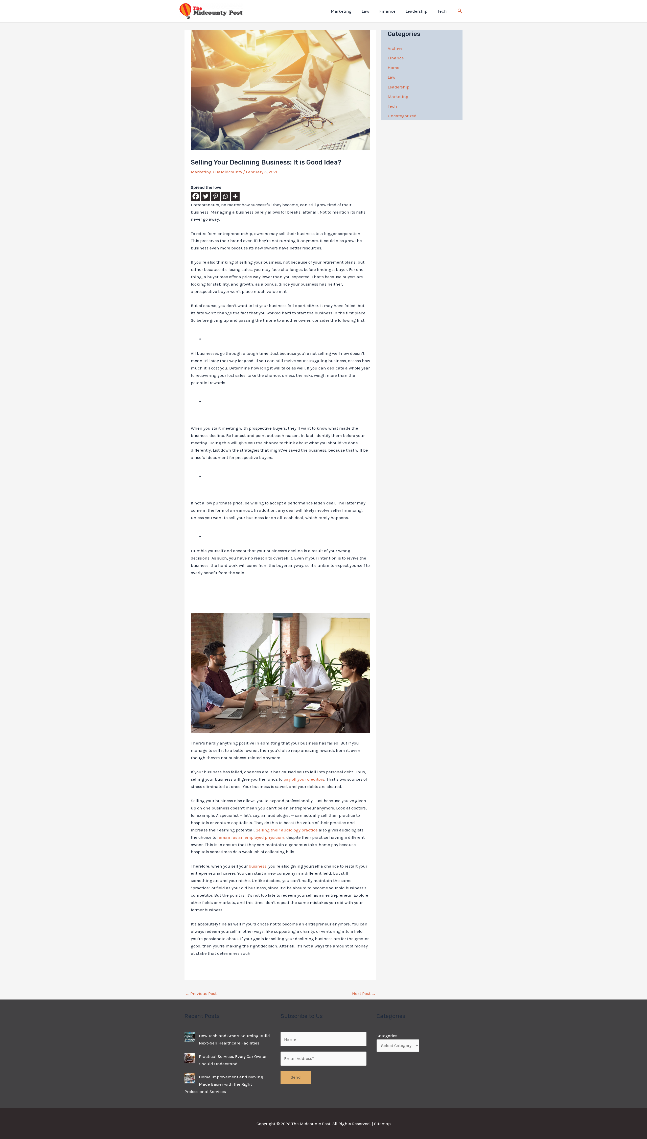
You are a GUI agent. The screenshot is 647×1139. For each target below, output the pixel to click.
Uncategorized (402, 115)
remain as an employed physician (250, 837)
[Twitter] (205, 196)
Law (365, 11)
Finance (387, 11)
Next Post (364, 993)
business (257, 866)
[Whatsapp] (225, 196)
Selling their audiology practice (287, 829)
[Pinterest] (215, 196)
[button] (460, 11)
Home (393, 67)
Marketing (341, 11)
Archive (395, 48)
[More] (235, 196)
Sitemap (382, 1123)
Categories (387, 1035)
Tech (442, 11)
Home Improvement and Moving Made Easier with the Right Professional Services (223, 1084)
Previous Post (201, 993)
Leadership (416, 11)
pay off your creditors (304, 779)
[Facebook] (195, 196)
